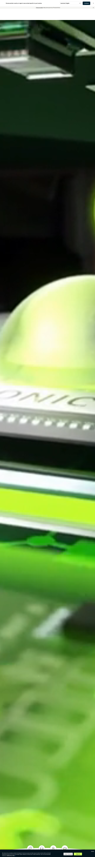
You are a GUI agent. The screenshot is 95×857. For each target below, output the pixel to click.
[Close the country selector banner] (93, 3)
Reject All (78, 854)
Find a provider (39, 7)
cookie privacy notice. (11, 855)
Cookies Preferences (68, 854)
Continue (86, 3)
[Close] (93, 7)
